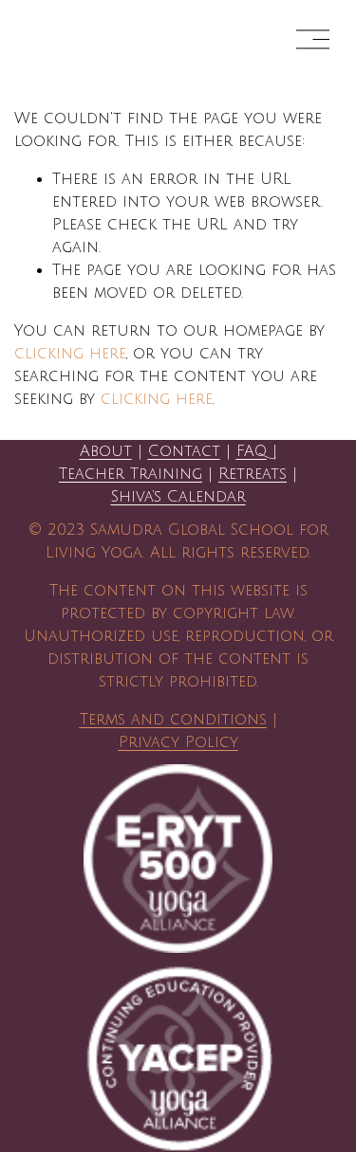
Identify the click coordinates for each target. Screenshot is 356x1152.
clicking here (70, 353)
